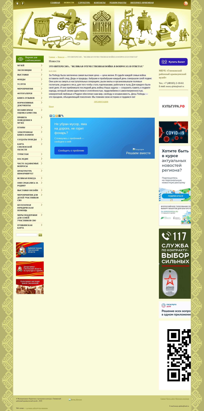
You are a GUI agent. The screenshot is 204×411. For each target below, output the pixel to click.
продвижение (43, 408)
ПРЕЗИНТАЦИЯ (101, 102)
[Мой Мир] (59, 116)
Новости (69, 3)
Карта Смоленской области (24, 147)
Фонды (21, 79)
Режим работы (118, 3)
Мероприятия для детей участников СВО (27, 197)
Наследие (22, 159)
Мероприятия (25, 89)
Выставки (23, 75)
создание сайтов (31, 408)
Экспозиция (24, 70)
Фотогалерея (24, 93)
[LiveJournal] (62, 116)
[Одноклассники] (56, 116)
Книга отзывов (25, 98)
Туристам (22, 154)
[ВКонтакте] (50, 116)
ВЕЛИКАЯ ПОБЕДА (26, 178)
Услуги (21, 84)
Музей (20, 66)
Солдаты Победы (27, 140)
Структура (84, 3)
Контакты (99, 3)
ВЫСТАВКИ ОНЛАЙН (27, 190)
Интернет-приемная (142, 3)
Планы (21, 128)
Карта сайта (171, 399)
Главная (55, 3)
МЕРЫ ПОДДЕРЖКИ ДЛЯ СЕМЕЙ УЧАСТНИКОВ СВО (27, 218)
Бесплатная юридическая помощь (25, 208)
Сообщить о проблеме (71, 150)
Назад (51, 106)
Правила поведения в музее (24, 120)
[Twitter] (53, 116)
